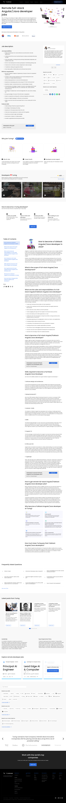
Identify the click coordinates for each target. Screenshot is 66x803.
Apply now (30, 125)
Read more (8, 625)
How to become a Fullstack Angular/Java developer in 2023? (11, 243)
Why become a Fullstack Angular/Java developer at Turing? (11, 274)
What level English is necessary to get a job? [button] (34, 577)
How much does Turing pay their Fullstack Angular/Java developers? (11, 280)
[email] (59, 94)
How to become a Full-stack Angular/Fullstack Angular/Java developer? (11, 259)
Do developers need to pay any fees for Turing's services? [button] (55, 577)
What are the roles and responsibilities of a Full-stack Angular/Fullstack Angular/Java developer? (11, 253)
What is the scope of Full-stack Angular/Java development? (10, 247)
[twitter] (55, 94)
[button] (53, 54)
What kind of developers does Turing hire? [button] (34, 571)
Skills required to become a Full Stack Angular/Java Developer (10, 264)
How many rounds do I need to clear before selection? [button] (11, 577)
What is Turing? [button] (7, 571)
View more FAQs (5, 588)
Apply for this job (7, 26)
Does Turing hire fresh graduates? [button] (54, 583)
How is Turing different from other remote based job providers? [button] (55, 571)
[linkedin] (52, 94)
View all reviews (61, 178)
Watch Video (20, 138)
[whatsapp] (57, 94)
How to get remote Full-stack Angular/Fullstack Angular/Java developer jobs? (11, 269)
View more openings (53, 670)
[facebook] (50, 94)
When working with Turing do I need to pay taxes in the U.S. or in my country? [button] (13, 583)
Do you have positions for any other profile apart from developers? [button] (34, 583)
